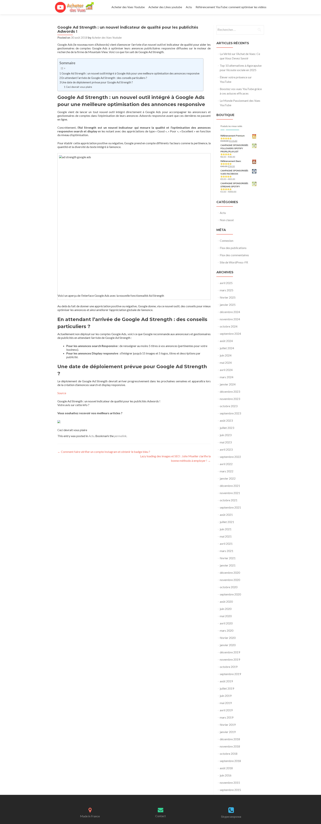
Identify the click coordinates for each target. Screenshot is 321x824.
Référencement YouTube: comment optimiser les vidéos (231, 7)
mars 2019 (226, 717)
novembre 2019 (230, 659)
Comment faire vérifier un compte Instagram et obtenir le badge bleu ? (103, 451)
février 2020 (228, 637)
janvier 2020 (228, 645)
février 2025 (228, 297)
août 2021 (226, 514)
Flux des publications (233, 248)
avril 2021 (226, 543)
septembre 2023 (230, 413)
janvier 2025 (228, 304)
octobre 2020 (228, 587)
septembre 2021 (230, 507)
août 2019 (226, 681)
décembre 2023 (230, 391)
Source (61, 393)
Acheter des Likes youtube (165, 7)
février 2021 (228, 558)
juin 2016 (225, 775)
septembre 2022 (230, 456)
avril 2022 (226, 464)
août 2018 (226, 768)
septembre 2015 (230, 790)
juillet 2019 (227, 688)
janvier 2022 (228, 478)
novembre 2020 (230, 580)
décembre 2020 (230, 572)
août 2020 (226, 601)
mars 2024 (226, 377)
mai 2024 (226, 362)
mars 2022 (226, 471)
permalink (120, 436)
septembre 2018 (230, 761)
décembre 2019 (230, 652)
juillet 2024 (227, 348)
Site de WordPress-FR (234, 262)
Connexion (226, 240)
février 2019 (228, 724)
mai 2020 (226, 616)
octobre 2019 (228, 666)
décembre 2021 (230, 485)
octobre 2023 (228, 406)
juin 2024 (225, 355)
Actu (189, 7)
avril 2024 (226, 370)
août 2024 (226, 341)
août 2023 (226, 420)
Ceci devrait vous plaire (79, 86)
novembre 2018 (230, 746)
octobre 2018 (228, 753)
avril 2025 (226, 283)
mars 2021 (226, 551)
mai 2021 (226, 536)
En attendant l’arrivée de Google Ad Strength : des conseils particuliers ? (104, 77)
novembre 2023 (230, 398)
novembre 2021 (230, 493)
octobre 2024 (228, 326)
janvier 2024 (228, 384)
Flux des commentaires (234, 255)
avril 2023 (226, 449)
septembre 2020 (230, 594)
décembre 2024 (230, 312)
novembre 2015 (230, 782)
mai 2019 (226, 703)
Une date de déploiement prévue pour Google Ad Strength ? (97, 82)
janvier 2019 (228, 732)
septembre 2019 (230, 674)
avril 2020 (226, 623)
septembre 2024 (230, 333)
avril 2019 (226, 710)
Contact (160, 816)
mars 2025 (226, 290)
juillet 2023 (227, 427)
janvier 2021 (228, 565)
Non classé (227, 220)
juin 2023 (225, 435)
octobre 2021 (228, 500)
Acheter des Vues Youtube (128, 7)
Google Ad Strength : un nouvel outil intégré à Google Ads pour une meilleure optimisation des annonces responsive (130, 73)
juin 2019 (225, 695)
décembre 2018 (230, 739)
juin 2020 (225, 608)
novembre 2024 (230, 319)
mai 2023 (226, 442)
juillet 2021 (227, 522)
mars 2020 (226, 630)
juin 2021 (225, 529)
